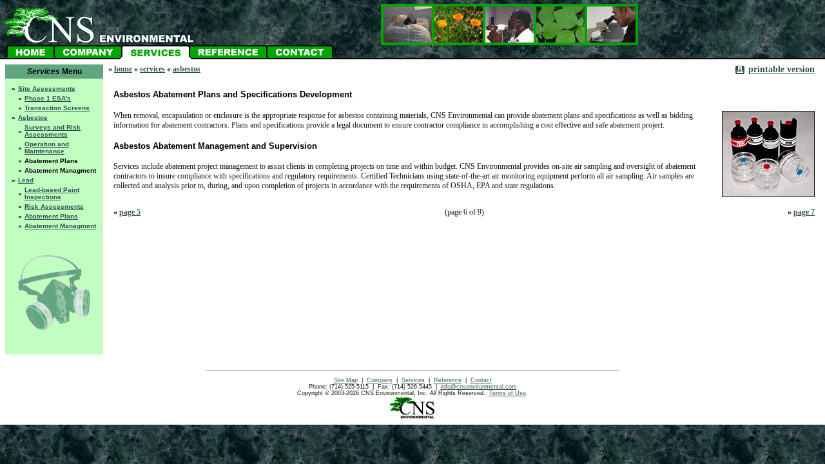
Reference (447, 380)
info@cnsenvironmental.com (479, 386)
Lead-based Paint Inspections (51, 193)
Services (413, 380)
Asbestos (33, 117)
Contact (481, 380)
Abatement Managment (60, 225)
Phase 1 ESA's (47, 98)
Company (380, 380)
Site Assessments (46, 88)
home (123, 68)
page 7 (804, 212)
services (152, 68)
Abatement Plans (51, 216)
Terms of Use (507, 393)
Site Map (346, 380)
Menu (54, 71)
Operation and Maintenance (46, 147)
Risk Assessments (54, 206)
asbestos (186, 68)
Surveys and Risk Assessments (52, 131)
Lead (26, 180)
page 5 (130, 212)
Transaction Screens (57, 107)
